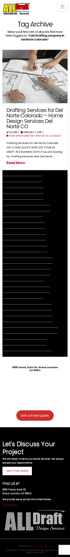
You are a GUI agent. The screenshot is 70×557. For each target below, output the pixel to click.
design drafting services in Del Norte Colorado (26, 272)
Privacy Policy (10, 505)
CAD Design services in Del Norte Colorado (24, 237)
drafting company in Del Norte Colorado (23, 278)
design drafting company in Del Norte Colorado (26, 267)
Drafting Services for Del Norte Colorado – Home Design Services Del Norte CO (35, 118)
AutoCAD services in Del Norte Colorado (23, 214)
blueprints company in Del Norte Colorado (24, 220)
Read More (16, 163)
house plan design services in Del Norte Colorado (27, 354)
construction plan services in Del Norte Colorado (28, 261)
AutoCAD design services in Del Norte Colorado (26, 208)
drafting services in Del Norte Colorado (23, 296)
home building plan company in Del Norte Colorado (28, 313)
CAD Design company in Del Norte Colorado (24, 232)
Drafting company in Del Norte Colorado (23, 185)
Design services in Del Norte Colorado (22, 179)
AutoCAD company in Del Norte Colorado (23, 197)
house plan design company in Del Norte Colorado (27, 348)
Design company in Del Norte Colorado (22, 173)
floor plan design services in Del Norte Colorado (27, 307)
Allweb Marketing (42, 546)
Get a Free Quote (35, 415)
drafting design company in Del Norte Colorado (26, 284)
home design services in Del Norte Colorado (25, 342)
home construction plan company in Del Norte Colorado (30, 325)
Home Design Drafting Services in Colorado (34, 135)
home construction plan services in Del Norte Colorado (30, 331)
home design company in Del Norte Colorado (25, 337)
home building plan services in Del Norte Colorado (28, 319)
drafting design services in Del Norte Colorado (26, 290)
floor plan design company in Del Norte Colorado (27, 302)
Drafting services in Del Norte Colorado (23, 191)
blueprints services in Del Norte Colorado (24, 226)
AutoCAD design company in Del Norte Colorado (26, 202)
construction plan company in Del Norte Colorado (28, 255)
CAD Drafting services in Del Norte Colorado (25, 249)
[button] (63, 6)
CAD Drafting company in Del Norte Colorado (25, 243)
